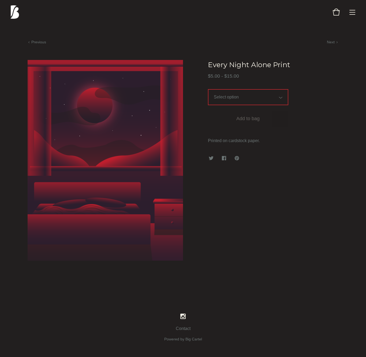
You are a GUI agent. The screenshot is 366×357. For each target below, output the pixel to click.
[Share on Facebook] (224, 158)
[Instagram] (183, 316)
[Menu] (352, 12)
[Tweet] (211, 158)
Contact (183, 328)
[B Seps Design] (15, 12)
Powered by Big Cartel (183, 339)
